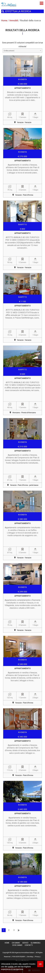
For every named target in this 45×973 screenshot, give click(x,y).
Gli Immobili (35, 943)
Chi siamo (16, 943)
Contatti (29, 945)
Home (7, 943)
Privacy (37, 956)
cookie (10, 966)
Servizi (25, 943)
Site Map (30, 956)
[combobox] (22, 50)
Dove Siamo (17, 945)
